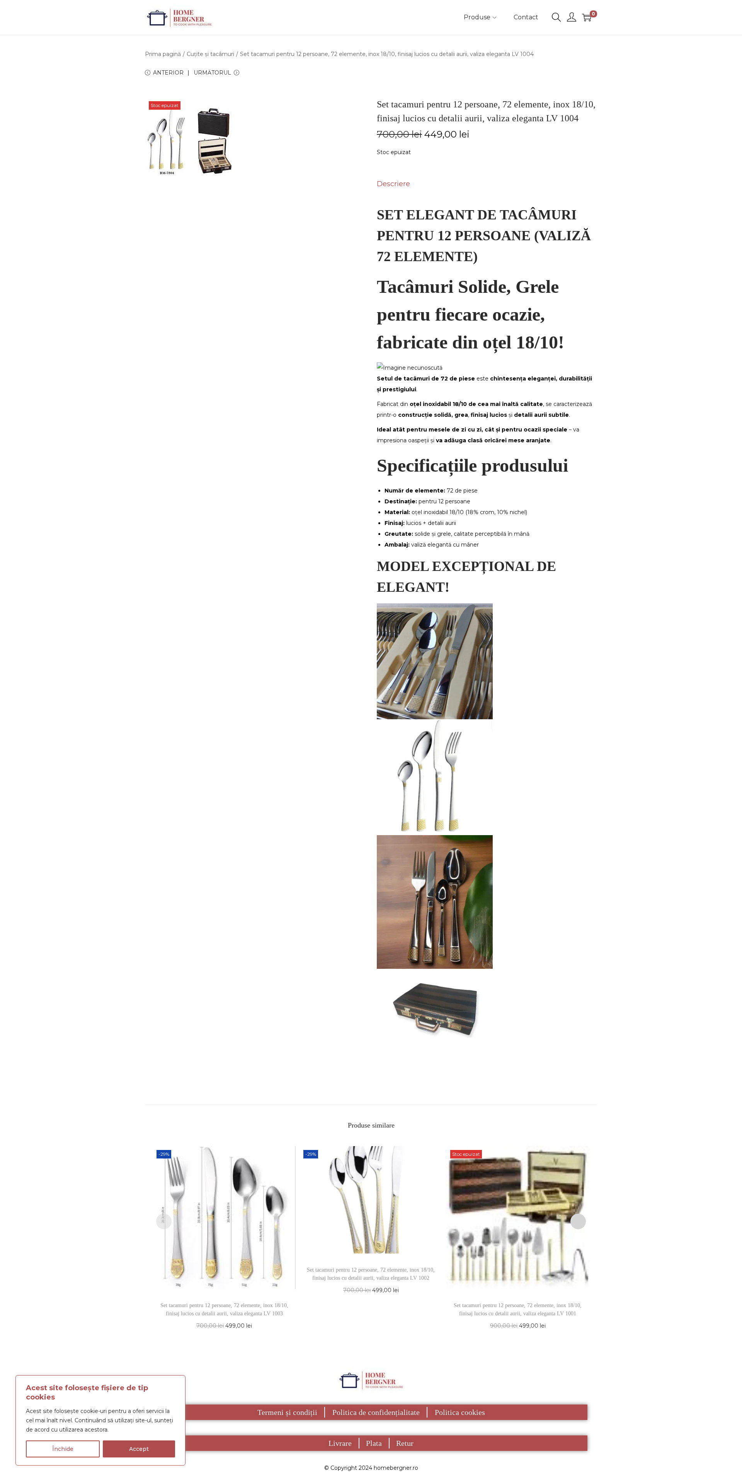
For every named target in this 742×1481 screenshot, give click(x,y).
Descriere (393, 184)
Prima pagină (163, 54)
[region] (100, 1420)
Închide (62, 1448)
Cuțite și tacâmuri (210, 54)
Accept (139, 1448)
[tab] (393, 183)
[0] (586, 17)
